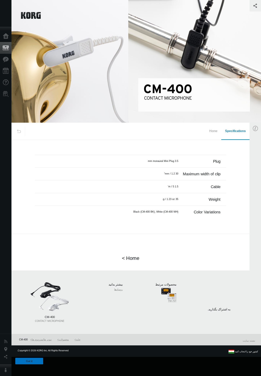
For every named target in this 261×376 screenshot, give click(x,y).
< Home (130, 258)
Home (213, 131)
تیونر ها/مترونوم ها (42, 339)
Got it (29, 361)
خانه (78, 339)
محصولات (64, 339)
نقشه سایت (249, 340)
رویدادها (118, 289)
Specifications (235, 131)
